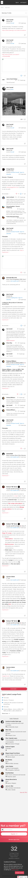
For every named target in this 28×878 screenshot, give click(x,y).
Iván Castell (9, 19)
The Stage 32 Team (14, 853)
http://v (21, 250)
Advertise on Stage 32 (14, 858)
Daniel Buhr (9, 453)
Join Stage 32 (23, 2)
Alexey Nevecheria (11, 779)
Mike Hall (8, 730)
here (10, 604)
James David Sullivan (11, 79)
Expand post (5, 252)
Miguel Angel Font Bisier (13, 753)
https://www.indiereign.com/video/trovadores (14, 30)
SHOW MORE (13, 689)
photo (12, 89)
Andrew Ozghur (10, 746)
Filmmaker (5, 236)
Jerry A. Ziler (9, 786)
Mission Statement (14, 855)
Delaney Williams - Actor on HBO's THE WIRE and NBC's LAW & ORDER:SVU (13, 370)
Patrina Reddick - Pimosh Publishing (13, 207)
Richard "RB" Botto (11, 487)
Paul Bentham (10, 773)
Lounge (16, 496)
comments (5, 193)
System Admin (10, 576)
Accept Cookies (19, 872)
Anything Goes (14, 297)
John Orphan (9, 766)
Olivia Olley (9, 343)
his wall (12, 23)
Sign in (17, 2)
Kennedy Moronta (11, 277)
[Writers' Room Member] (19, 487)
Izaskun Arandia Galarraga (13, 721)
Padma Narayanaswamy (12, 216)
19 (18, 193)
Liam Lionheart (10, 197)
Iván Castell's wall (15, 281)
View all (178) (23, 792)
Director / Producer (7, 177)
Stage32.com (5, 676)
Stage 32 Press (14, 856)
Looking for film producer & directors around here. (12, 303)
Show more (5, 713)
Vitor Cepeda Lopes (11, 738)
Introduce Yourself (15, 172)
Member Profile (6, 13)
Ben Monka (9, 760)
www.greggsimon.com (13, 187)
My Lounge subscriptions (15, 503)
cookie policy (15, 869)
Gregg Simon (10, 169)
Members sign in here (14, 839)
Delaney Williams (11, 361)
